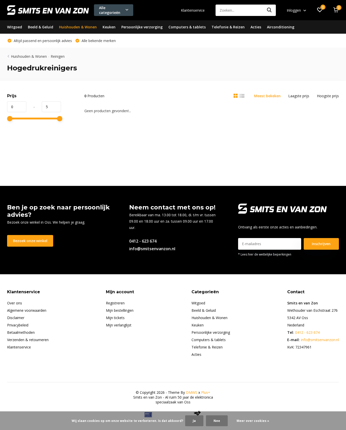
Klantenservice (193, 10)
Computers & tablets (187, 27)
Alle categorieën (109, 10)
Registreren (115, 303)
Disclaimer (15, 317)
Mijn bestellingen (119, 310)
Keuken (109, 27)
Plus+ (205, 392)
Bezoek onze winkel (30, 240)
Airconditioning (280, 27)
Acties (256, 27)
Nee (217, 421)
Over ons (14, 303)
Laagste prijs (298, 95)
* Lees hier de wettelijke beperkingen (264, 254)
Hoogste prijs (328, 95)
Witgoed (14, 27)
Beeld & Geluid (40, 27)
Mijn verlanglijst (118, 325)
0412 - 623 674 (143, 241)
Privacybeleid (17, 325)
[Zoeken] (269, 10)
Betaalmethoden (21, 332)
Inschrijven (321, 243)
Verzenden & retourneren (28, 339)
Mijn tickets (115, 317)
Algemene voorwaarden (26, 310)
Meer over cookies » (253, 421)
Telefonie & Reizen (228, 27)
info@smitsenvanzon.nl (152, 248)
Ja (194, 421)
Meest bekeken (267, 95)
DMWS (191, 392)
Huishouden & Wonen (78, 27)
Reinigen (58, 56)
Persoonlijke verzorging (142, 27)
